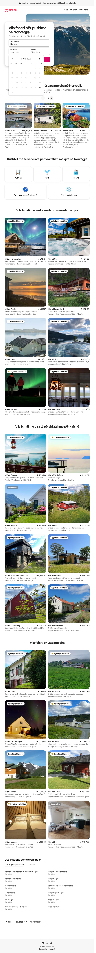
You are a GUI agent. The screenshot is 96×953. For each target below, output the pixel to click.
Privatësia (43, 949)
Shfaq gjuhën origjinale (67, 3)
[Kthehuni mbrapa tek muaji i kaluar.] (12, 59)
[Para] (51, 98)
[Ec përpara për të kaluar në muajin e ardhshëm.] (39, 59)
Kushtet (52, 949)
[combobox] (29, 44)
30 (40, 87)
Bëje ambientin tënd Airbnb (76, 10)
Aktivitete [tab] (31, 865)
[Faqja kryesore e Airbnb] (11, 9)
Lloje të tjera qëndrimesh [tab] (14, 865)
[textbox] (18, 52)
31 (12, 92)
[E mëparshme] (43, 98)
